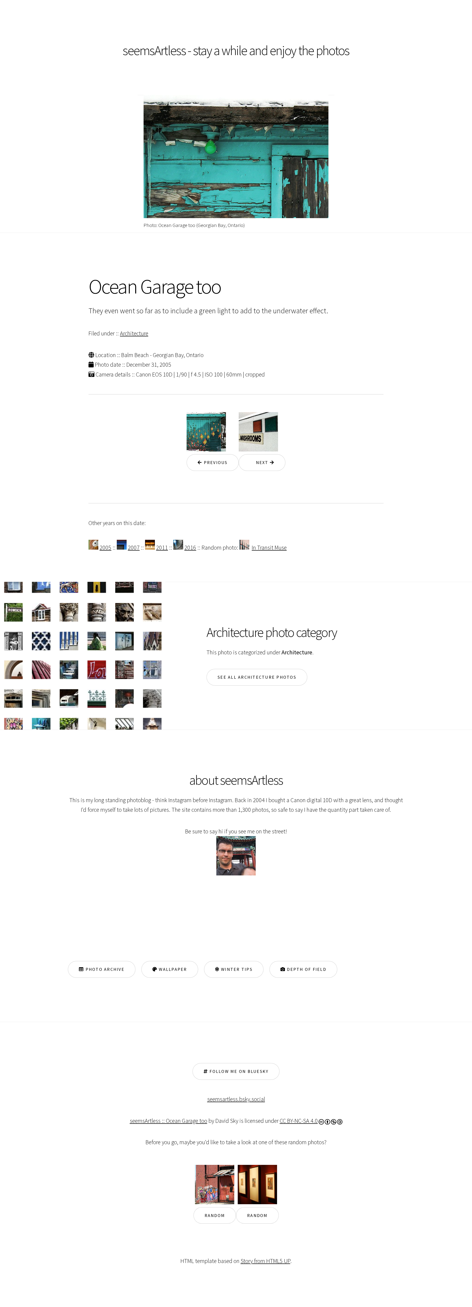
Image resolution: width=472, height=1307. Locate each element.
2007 (134, 547)
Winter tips (236, 969)
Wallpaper (172, 969)
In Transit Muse (269, 547)
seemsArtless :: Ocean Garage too (168, 1121)
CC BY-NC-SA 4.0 (299, 1121)
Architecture (134, 333)
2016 (190, 547)
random (215, 1215)
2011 (162, 547)
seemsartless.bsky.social (236, 1099)
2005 (105, 547)
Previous (214, 462)
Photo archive (104, 969)
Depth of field (305, 969)
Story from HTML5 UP (265, 1261)
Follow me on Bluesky (238, 1071)
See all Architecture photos (257, 677)
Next (260, 462)
